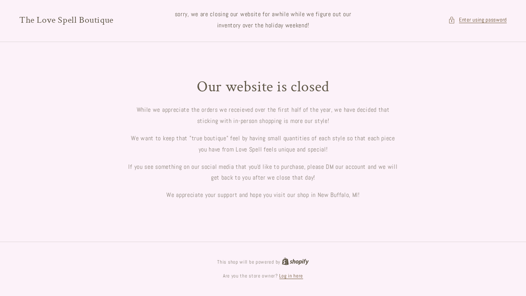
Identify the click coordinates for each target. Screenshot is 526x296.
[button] (477, 20)
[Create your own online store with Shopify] (295, 262)
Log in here (291, 275)
